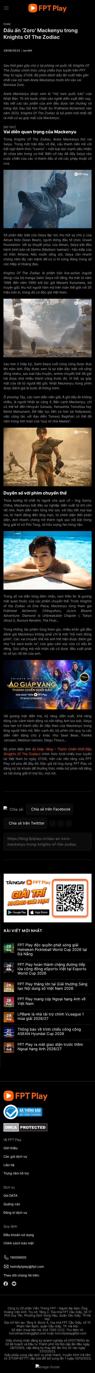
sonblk (28, 50)
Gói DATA (10, 1195)
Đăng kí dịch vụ (15, 1212)
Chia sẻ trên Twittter (27, 823)
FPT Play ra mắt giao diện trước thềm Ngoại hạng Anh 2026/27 (50, 1046)
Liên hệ (8, 1165)
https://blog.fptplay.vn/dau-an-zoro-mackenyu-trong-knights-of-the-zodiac (41, 841)
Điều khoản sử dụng (18, 1235)
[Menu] (6, 8)
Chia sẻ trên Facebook (51, 809)
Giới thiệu (10, 1148)
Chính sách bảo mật (18, 1243)
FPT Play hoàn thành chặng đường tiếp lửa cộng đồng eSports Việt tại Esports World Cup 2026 (52, 968)
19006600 (18, 1257)
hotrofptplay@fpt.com (27, 1266)
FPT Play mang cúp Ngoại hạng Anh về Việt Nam (52, 1001)
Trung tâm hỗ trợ (16, 1173)
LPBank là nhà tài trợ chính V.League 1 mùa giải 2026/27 (51, 1016)
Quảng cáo (11, 1204)
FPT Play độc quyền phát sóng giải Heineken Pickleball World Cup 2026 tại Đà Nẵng (52, 949)
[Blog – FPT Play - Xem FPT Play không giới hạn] (47, 8)
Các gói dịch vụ (15, 1156)
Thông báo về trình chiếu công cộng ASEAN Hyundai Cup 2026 (49, 1031)
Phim (6, 24)
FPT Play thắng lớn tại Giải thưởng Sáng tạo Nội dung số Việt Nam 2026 (52, 986)
